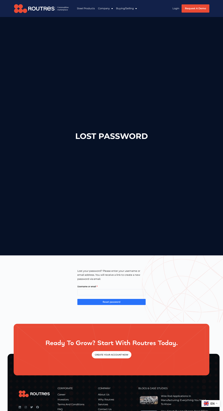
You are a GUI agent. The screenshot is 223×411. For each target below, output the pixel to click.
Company (104, 8)
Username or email (91, 286)
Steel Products (86, 8)
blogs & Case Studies (153, 388)
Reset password (111, 301)
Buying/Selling (125, 8)
